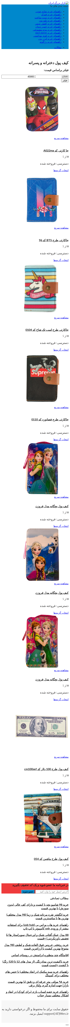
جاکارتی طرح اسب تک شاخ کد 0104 (47, 329)
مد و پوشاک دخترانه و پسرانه (27, 53)
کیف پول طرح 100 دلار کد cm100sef (46, 769)
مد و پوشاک (57, 53)
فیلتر (65, 80)
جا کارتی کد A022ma (56, 150)
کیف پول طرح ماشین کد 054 (51, 859)
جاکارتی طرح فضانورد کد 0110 (50, 419)
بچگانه (46, 53)
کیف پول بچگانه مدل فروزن (52, 506)
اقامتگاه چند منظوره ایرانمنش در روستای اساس (40, 955)
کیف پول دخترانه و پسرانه (46, 141)
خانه (66, 53)
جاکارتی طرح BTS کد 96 (54, 240)
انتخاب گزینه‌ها (61, 170)
